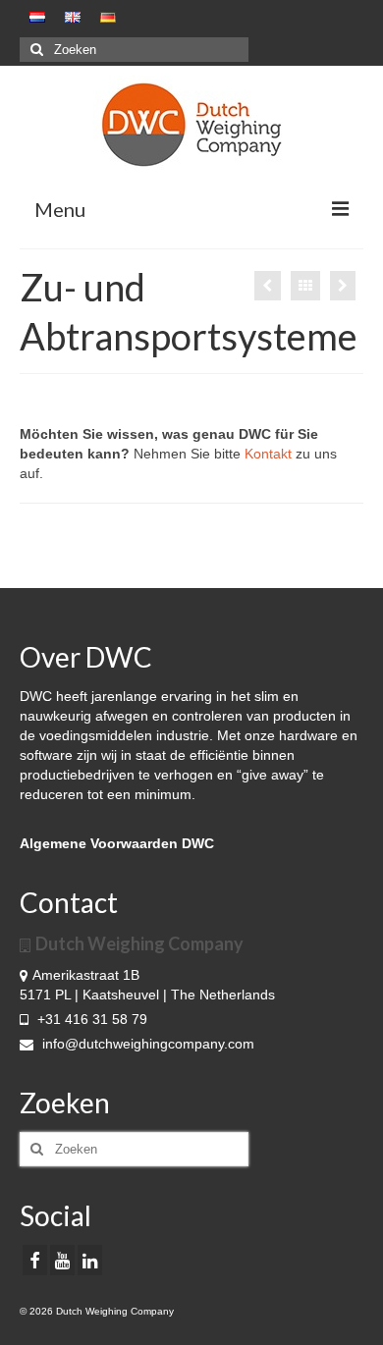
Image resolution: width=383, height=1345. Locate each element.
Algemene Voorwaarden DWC (117, 843)
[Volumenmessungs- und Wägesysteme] (267, 285)
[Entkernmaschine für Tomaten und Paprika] (343, 285)
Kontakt (268, 453)
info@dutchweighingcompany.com (146, 1043)
